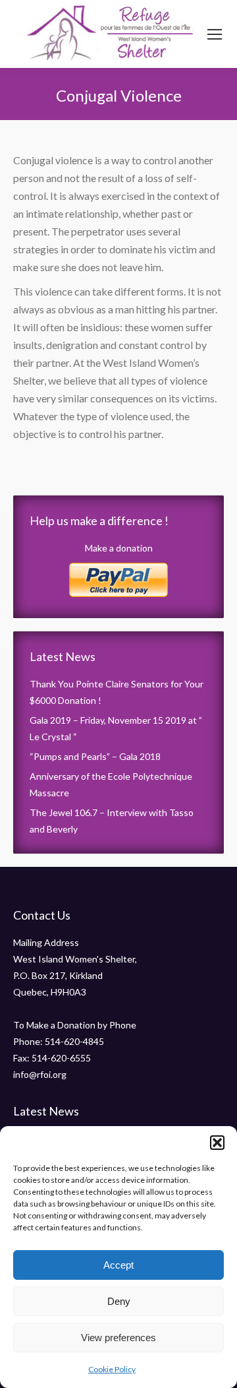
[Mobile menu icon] (214, 34)
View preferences (118, 1337)
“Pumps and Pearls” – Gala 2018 (95, 756)
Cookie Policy (112, 1369)
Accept (118, 1265)
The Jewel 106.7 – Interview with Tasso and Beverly (112, 821)
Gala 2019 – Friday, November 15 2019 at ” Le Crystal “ (116, 728)
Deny (118, 1301)
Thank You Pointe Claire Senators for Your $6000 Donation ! (116, 692)
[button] (217, 1142)
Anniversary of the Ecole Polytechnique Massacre (111, 784)
